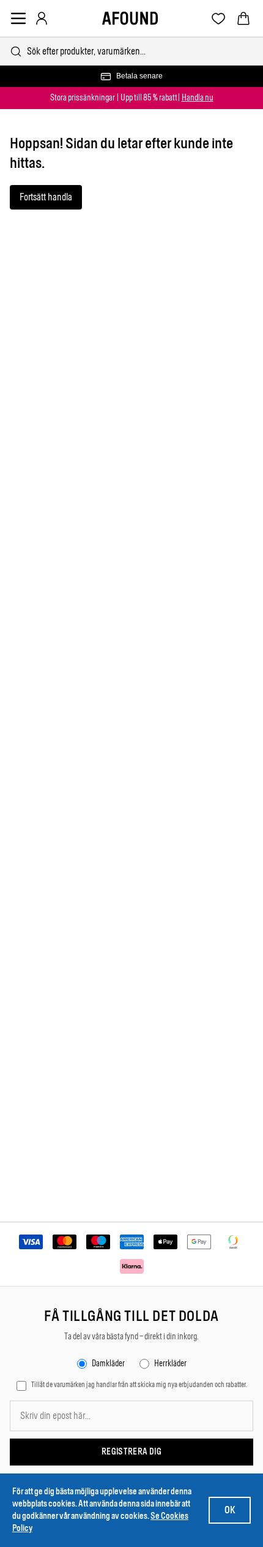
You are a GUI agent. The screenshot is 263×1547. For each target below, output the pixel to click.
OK (229, 1510)
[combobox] (131, 51)
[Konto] (41, 18)
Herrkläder (170, 1363)
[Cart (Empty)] (243, 18)
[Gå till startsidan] (130, 18)
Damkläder (108, 1363)
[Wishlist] (218, 18)
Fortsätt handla (46, 197)
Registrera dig (131, 1452)
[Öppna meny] (18, 18)
